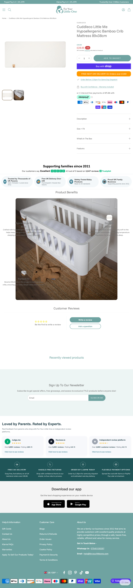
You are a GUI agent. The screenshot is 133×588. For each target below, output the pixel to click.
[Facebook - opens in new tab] (64, 572)
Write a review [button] (85, 320)
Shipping (87, 50)
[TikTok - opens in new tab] (81, 572)
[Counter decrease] (79, 58)
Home (4, 18)
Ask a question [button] (85, 326)
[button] (4, 10)
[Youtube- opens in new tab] (87, 572)
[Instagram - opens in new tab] (70, 572)
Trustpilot (105, 171)
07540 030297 (97, 548)
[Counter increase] (89, 58)
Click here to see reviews (14, 452)
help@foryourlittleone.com (96, 553)
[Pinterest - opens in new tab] (75, 572)
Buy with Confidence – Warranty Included (97, 87)
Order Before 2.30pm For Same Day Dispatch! (99, 79)
